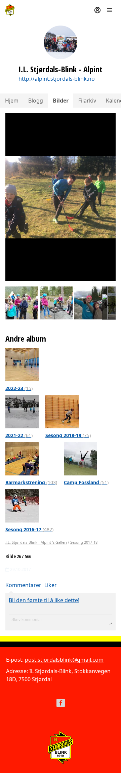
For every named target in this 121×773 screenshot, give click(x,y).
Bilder (61, 100)
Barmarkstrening (31, 482)
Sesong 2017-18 (83, 542)
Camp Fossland (86, 482)
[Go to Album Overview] (22, 364)
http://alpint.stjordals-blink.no (56, 78)
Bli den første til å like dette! (44, 600)
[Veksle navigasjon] (110, 10)
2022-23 (19, 388)
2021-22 (19, 435)
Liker (50, 585)
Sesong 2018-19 (68, 435)
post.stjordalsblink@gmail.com (64, 659)
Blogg (35, 100)
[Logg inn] (97, 10)
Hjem (11, 100)
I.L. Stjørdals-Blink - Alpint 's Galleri (36, 542)
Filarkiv (87, 100)
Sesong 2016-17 (29, 529)
